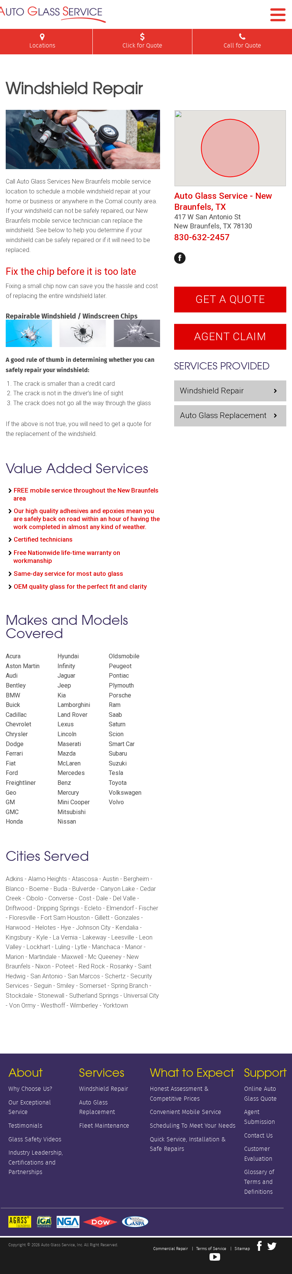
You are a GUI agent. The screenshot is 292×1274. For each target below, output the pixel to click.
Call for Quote (242, 45)
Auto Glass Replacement (223, 415)
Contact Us (258, 1135)
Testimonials (25, 1125)
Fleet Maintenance (104, 1125)
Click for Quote (142, 45)
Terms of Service (211, 1248)
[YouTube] (214, 1259)
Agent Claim (230, 336)
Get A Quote (230, 299)
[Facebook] (180, 258)
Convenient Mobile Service (185, 1112)
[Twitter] (272, 1248)
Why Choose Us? (30, 1088)
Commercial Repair (170, 1248)
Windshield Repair (212, 390)
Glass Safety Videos (34, 1139)
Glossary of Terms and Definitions (259, 1182)
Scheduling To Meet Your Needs (192, 1125)
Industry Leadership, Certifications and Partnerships (35, 1162)
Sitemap (242, 1248)
